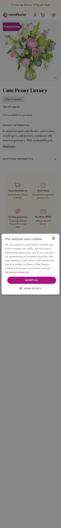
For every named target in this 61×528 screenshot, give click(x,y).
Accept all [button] (31, 280)
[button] (31, 288)
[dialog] (30, 264)
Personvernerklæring (17, 272)
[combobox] (53, 238)
